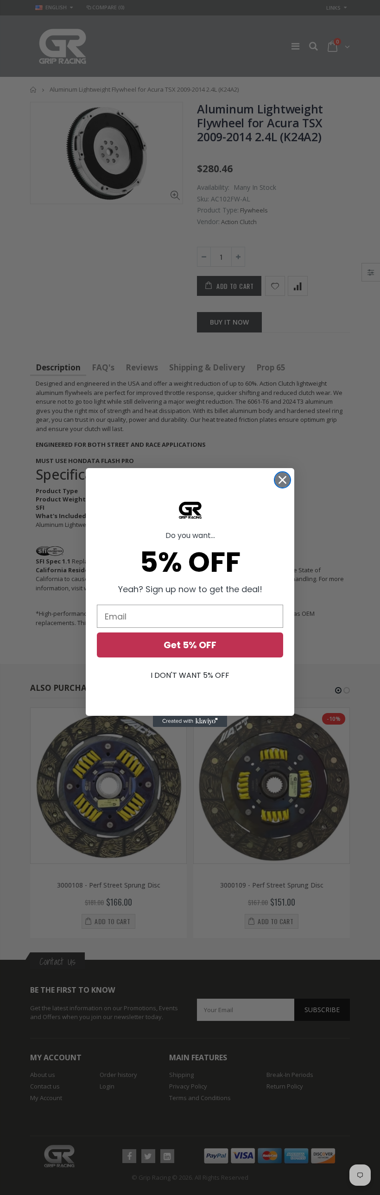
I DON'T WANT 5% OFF (190, 675)
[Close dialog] (282, 480)
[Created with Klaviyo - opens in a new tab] (190, 721)
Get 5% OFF (190, 644)
